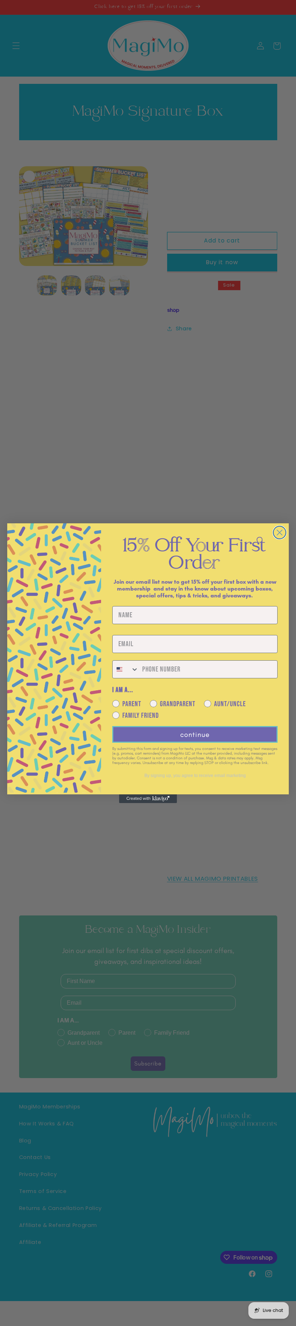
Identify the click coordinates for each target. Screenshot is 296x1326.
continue (195, 734)
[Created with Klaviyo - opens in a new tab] (148, 798)
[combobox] (126, 669)
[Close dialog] (279, 532)
